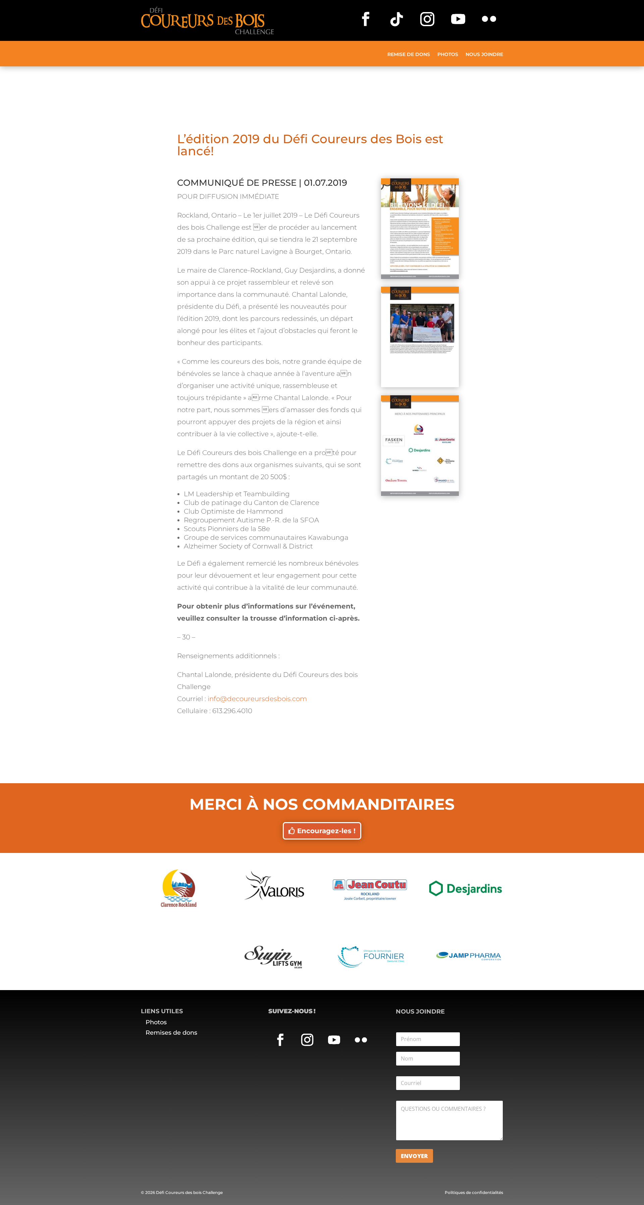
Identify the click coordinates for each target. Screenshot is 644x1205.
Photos (447, 54)
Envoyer (414, 1156)
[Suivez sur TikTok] (396, 19)
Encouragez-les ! (326, 831)
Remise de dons (408, 54)
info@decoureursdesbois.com (257, 699)
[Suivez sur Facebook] (366, 19)
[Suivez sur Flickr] (489, 19)
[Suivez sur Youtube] (458, 19)
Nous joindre (484, 54)
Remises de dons (171, 1032)
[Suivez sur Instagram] (427, 19)
